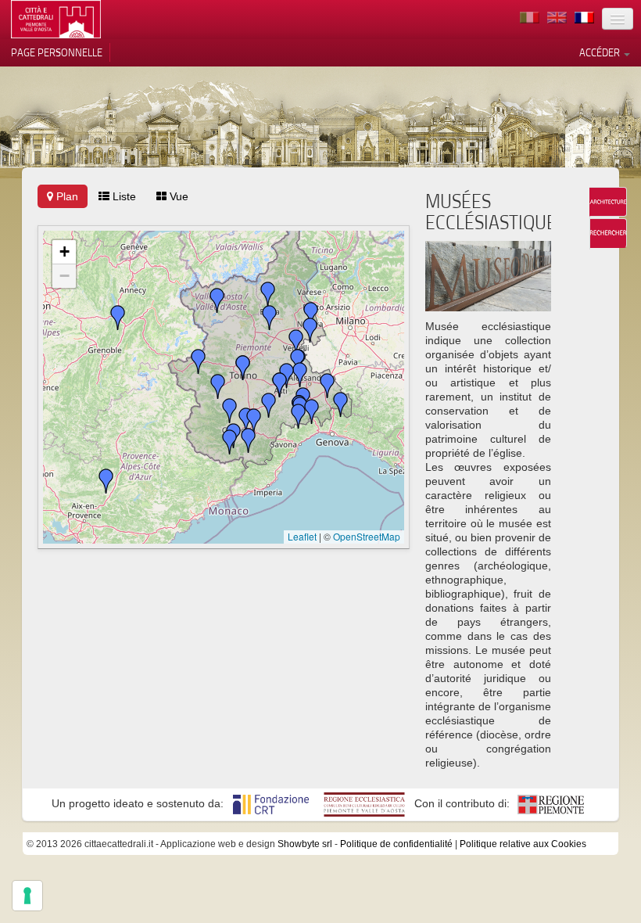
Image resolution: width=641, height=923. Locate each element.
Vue (177, 196)
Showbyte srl (305, 844)
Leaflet (302, 536)
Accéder (600, 52)
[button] (198, 361)
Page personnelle (56, 52)
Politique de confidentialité (396, 844)
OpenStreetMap (366, 536)
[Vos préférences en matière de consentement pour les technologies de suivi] (27, 895)
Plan (65, 196)
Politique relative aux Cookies (523, 844)
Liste (122, 196)
